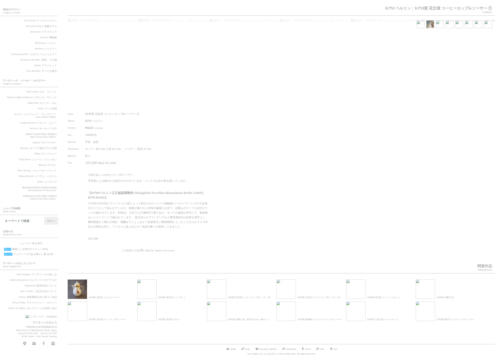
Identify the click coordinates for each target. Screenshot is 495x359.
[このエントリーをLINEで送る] (208, 105)
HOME (233, 349)
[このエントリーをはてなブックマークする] (201, 105)
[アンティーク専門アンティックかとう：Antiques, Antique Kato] (35, 315)
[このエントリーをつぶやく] (179, 105)
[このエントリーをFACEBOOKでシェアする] (186, 105)
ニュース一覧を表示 (31, 243)
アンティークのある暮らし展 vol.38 (29, 254)
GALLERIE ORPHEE (268, 349)
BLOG (247, 349)
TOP (335, 349)
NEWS (308, 349)
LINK (321, 349)
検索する (51, 220)
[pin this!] (172, 105)
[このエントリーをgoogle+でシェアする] (194, 105)
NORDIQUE (291, 349)
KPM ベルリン (94, 121)
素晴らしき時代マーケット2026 (26, 249)
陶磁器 (94, 128)
